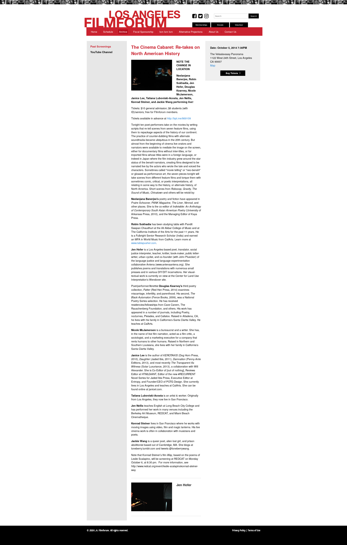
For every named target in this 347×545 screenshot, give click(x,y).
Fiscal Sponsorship (143, 31)
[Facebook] (194, 16)
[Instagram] (206, 16)
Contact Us (230, 31)
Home (94, 31)
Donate (220, 24)
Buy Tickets (232, 73)
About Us (214, 31)
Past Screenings (100, 46)
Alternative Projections (191, 31)
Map (212, 65)
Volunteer (239, 24)
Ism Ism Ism (166, 31)
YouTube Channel (101, 52)
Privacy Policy (238, 530)
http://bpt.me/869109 (179, 118)
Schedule (108, 31)
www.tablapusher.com (143, 243)
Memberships (201, 24)
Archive (123, 31)
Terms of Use (254, 530)
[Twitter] (200, 16)
